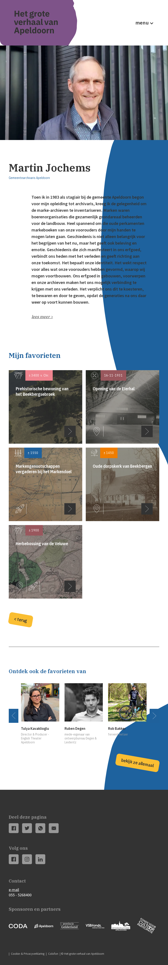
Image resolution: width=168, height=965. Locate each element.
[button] (143, 22)
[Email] (54, 828)
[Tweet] (27, 828)
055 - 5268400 (20, 894)
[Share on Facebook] (13, 828)
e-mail (14, 889)
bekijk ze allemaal (137, 763)
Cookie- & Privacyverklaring (27, 954)
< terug (21, 620)
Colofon (53, 954)
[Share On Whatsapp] (40, 828)
